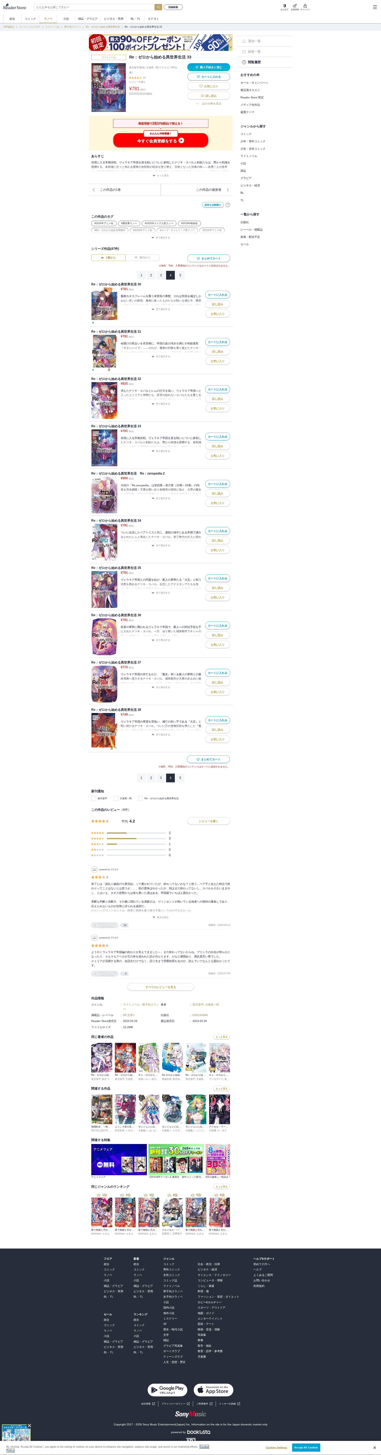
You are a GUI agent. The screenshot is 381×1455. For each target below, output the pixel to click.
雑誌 (243, 170)
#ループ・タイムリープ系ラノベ (177, 230)
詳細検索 (173, 7)
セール (245, 244)
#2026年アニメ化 (142, 230)
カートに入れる (211, 76)
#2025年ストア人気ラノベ (159, 223)
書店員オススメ (250, 90)
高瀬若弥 (166, 1079)
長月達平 (102, 798)
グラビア (246, 178)
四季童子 (177, 1233)
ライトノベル (52, 26)
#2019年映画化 (189, 223)
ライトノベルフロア (29, 26)
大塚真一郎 (126, 798)
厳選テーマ (247, 112)
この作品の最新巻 (208, 189)
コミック (246, 134)
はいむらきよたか (158, 1130)
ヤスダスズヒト (181, 1130)
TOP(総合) (8, 26)
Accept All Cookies (306, 1447)
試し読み (211, 95)
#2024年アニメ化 (103, 223)
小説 (243, 163)
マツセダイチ (216, 1079)
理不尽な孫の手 (99, 1130)
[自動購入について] (227, 204)
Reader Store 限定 (252, 97)
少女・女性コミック (253, 148)
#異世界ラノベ (129, 223)
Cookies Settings (276, 1447)
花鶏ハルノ (144, 1079)
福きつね (107, 1079)
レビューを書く (137, 82)
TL (242, 200)
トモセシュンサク (135, 1130)
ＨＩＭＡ (222, 1130)
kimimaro (96, 1233)
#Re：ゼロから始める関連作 (109, 230)
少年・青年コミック (253, 141)
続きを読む (163, 917)
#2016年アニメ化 (212, 230)
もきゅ (106, 1233)
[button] (229, 1404)
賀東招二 (166, 1233)
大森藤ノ (143, 1130)
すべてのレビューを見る (160, 987)
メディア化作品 (250, 104)
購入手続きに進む (211, 67)
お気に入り (211, 86)
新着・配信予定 (250, 236)
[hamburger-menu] (374, 7)
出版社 (245, 222)
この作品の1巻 (110, 189)
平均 (124, 821)
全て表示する (163, 237)
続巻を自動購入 (213, 204)
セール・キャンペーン (254, 82)
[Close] (374, 1447)
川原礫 (212, 1130)
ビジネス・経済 (250, 185)
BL (242, 192)
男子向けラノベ (72, 26)
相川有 (155, 1079)
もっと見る (163, 175)
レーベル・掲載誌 (252, 229)
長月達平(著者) (137, 67)
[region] (190, 1448)
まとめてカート (211, 258)
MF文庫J (128, 1015)
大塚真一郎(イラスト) (157, 67)
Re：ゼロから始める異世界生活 (103, 26)
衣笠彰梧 (119, 1130)
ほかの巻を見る (211, 103)
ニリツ (199, 1130)
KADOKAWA (200, 1015)
